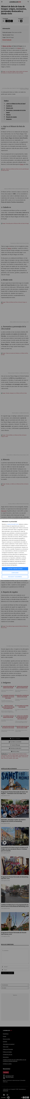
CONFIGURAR (15, 572)
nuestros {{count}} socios (13, 524)
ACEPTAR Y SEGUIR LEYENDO (15, 568)
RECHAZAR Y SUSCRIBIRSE (15, 576)
